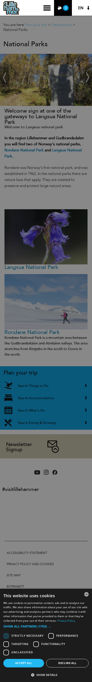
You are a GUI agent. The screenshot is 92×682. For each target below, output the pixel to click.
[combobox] (86, 594)
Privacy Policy (66, 621)
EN (81, 8)
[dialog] (46, 635)
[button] (46, 626)
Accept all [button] (23, 663)
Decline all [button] (67, 663)
